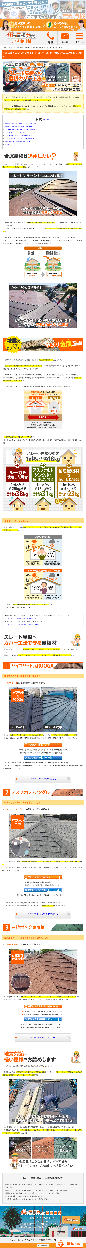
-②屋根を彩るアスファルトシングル (18, 135)
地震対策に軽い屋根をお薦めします (17, 141)
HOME (4, 47)
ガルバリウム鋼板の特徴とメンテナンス (22, 618)
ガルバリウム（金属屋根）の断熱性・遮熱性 (23, 624)
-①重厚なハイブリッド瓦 (15, 132)
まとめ (7, 144)
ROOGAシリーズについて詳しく (43, 779)
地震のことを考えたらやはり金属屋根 (18, 127)
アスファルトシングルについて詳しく (43, 914)
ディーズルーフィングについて (43, 1037)
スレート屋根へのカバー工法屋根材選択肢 (20, 129)
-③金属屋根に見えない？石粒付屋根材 (19, 138)
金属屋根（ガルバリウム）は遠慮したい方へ (21, 123)
